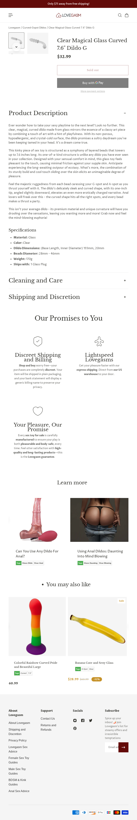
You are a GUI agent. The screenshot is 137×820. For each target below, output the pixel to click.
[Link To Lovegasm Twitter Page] (91, 720)
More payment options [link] (93, 91)
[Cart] (126, 15)
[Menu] (10, 15)
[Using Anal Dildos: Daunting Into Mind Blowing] (99, 534)
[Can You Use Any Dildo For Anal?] (38, 534)
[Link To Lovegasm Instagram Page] (75, 720)
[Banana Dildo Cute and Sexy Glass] (38, 626)
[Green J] (99, 626)
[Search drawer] (119, 15)
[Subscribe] (123, 747)
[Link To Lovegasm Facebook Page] (83, 720)
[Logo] (68, 15)
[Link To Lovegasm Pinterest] (75, 728)
